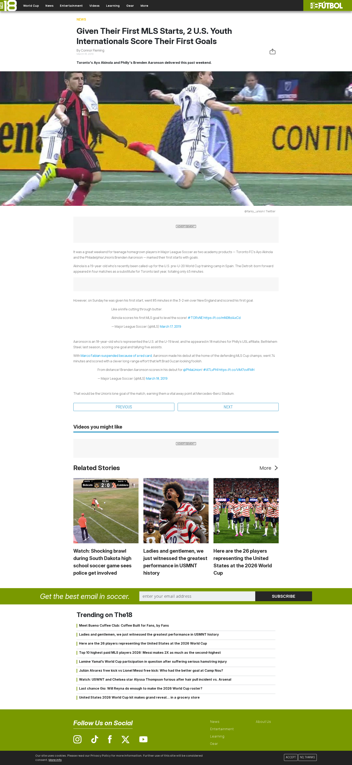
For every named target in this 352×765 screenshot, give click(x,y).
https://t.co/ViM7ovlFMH (236, 369)
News (49, 6)
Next (228, 407)
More (144, 6)
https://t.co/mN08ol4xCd (222, 317)
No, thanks (307, 757)
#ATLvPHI (210, 369)
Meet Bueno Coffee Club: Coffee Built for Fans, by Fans (124, 625)
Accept (291, 757)
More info (55, 760)
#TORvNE (195, 317)
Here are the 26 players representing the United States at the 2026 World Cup (143, 643)
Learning (113, 6)
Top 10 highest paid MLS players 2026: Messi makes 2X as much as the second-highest (150, 652)
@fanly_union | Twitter (259, 211)
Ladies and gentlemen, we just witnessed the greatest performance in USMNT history (149, 634)
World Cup (31, 6)
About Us (263, 721)
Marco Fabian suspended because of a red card (116, 355)
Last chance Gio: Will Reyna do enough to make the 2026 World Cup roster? (140, 688)
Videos (94, 6)
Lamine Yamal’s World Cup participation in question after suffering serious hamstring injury (153, 661)
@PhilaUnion (192, 369)
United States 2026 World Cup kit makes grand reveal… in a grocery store (139, 697)
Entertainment (71, 6)
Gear (130, 6)
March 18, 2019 (156, 378)
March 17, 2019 (170, 326)
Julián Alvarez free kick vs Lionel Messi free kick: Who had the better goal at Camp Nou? (151, 670)
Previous (124, 407)
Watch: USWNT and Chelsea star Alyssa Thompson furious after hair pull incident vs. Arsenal (155, 679)
